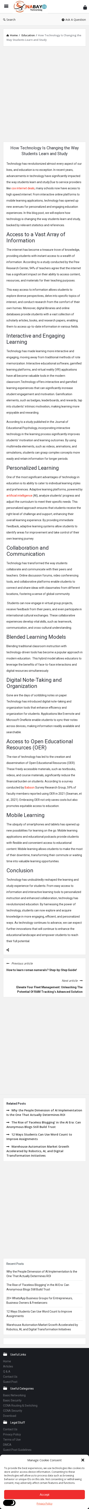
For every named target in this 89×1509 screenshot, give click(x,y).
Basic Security (12, 1400)
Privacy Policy (44, 1503)
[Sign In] (85, 7)
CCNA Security (12, 1410)
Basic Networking (14, 1395)
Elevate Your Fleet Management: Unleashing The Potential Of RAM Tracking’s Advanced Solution (49, 989)
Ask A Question (75, 20)
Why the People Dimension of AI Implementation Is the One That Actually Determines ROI (44, 1112)
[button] (83, 1460)
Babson (29, 787)
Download (9, 1415)
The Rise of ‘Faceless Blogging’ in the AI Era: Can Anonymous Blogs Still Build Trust (43, 1124)
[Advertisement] (44, 93)
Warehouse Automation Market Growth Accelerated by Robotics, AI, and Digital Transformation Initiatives (37, 1151)
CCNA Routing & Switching (20, 1405)
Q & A (6, 1371)
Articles (8, 1366)
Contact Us (10, 1376)
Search (11, 20)
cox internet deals (23, 188)
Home (7, 1361)
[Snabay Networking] (31, 6)
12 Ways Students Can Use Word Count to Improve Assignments (39, 1136)
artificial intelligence (19, 495)
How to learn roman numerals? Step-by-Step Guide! (41, 970)
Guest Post (10, 1381)
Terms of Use (12, 1439)
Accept (44, 1494)
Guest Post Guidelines (17, 1449)
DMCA (7, 1444)
